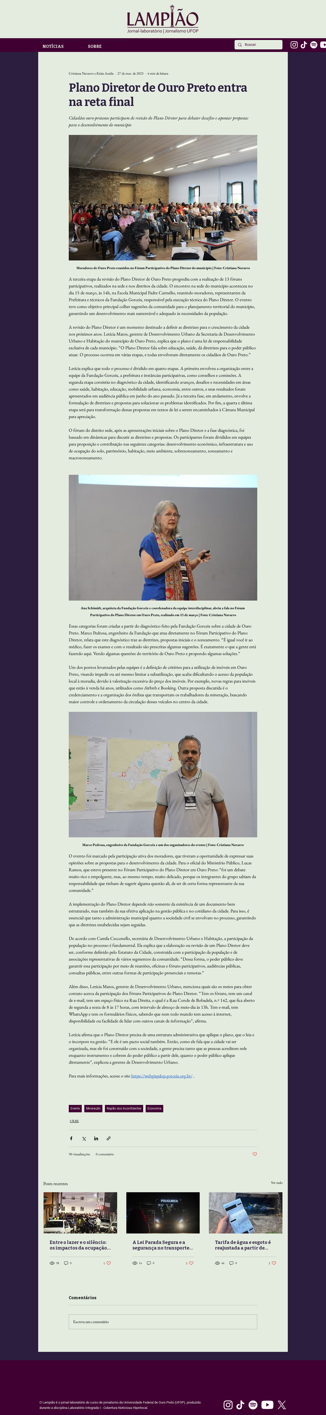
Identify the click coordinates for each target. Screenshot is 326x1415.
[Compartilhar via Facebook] (71, 1138)
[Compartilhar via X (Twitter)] (83, 1138)
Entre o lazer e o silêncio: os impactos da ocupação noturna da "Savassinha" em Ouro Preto (78, 1245)
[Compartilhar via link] (108, 1138)
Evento (75, 1108)
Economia (154, 1108)
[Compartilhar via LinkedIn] (96, 1138)
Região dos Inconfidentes (124, 1108)
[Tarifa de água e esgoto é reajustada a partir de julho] (245, 1212)
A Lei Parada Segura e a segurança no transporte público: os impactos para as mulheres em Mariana (161, 1245)
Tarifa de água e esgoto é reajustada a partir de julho (243, 1245)
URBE (74, 1121)
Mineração (93, 1108)
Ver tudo (277, 1182)
